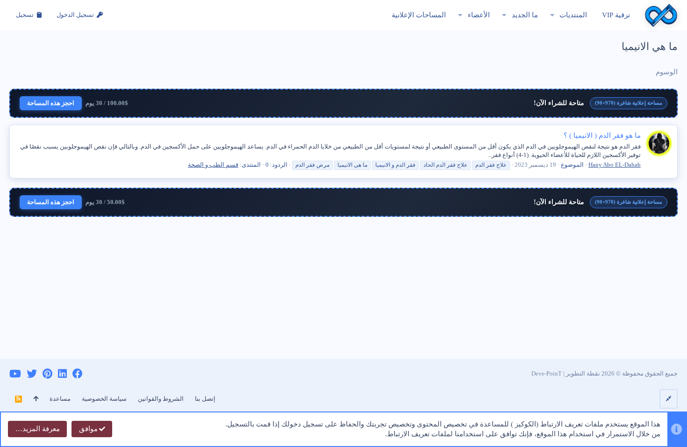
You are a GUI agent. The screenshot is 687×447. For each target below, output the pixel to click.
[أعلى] (36, 399)
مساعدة (60, 398)
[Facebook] (77, 374)
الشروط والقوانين (161, 398)
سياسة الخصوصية (104, 398)
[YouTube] (15, 374)
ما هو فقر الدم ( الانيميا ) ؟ (602, 135)
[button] (552, 15)
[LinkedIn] (62, 374)
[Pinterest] (47, 374)
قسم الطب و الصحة (213, 164)
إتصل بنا (205, 398)
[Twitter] (32, 374)
